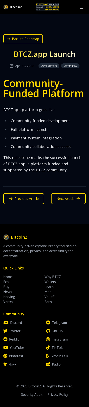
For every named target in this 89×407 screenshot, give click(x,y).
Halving (9, 296)
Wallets (50, 281)
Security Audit (31, 394)
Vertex (8, 301)
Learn (49, 286)
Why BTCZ (52, 276)
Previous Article (26, 198)
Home (8, 276)
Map (48, 291)
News (7, 291)
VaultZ (49, 296)
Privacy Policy (57, 394)
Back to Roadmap (25, 38)
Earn (48, 301)
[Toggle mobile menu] (81, 7)
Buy (6, 286)
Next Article (66, 198)
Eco (6, 281)
